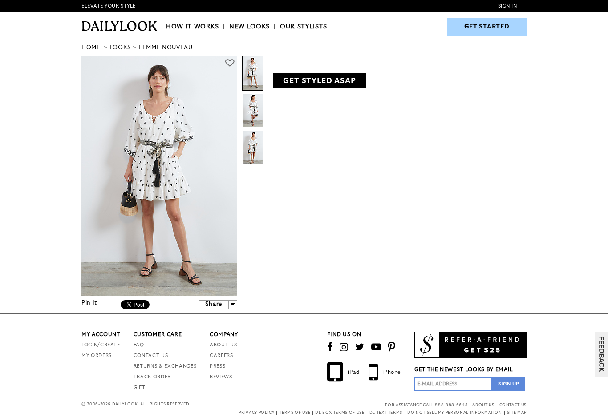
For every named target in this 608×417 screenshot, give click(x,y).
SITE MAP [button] (517, 413)
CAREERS (221, 355)
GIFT (140, 387)
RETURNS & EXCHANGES (165, 366)
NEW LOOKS (249, 27)
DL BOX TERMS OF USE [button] (339, 413)
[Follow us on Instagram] (344, 347)
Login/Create (100, 344)
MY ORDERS (96, 355)
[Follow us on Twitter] (360, 347)
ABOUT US (223, 344)
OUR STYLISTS (303, 27)
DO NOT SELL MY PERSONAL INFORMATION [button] (454, 413)
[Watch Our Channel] (376, 347)
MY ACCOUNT (100, 334)
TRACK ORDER (152, 376)
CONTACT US (151, 355)
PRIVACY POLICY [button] (256, 413)
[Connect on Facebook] (330, 347)
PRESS (217, 366)
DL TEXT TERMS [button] (385, 413)
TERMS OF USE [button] (294, 413)
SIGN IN (507, 6)
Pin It (89, 303)
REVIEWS (221, 376)
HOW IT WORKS (192, 27)
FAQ (139, 344)
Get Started (487, 27)
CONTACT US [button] (513, 405)
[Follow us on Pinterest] (392, 347)
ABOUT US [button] (483, 405)
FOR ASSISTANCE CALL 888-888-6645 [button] (426, 405)
